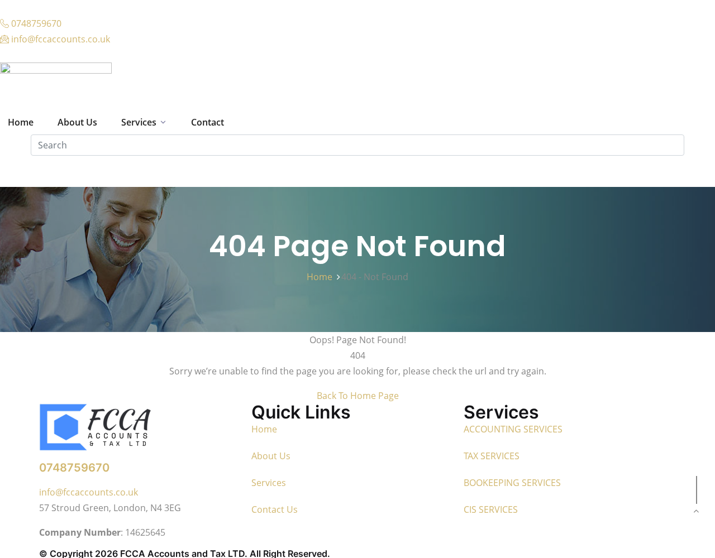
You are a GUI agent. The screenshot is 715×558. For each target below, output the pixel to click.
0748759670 (74, 467)
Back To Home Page (358, 395)
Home (322, 277)
